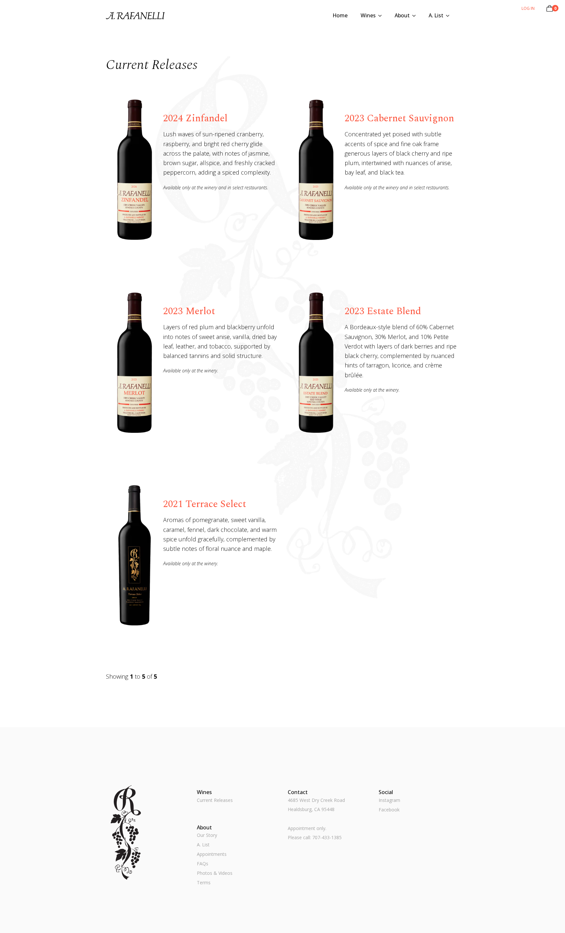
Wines (368, 15)
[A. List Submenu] (449, 16)
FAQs (202, 863)
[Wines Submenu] (382, 16)
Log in (528, 8)
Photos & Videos (214, 873)
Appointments (212, 854)
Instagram (389, 800)
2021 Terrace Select (204, 504)
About (402, 15)
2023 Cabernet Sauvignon (399, 118)
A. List (436, 15)
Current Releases (215, 800)
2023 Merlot (189, 311)
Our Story (207, 835)
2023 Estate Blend (383, 311)
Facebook (389, 809)
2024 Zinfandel (195, 118)
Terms (204, 882)
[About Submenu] (416, 16)
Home (340, 15)
